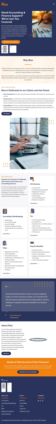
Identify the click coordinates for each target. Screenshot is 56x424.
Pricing (21, 406)
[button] (54, 4)
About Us (6, 353)
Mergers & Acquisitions (38, 200)
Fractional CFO (36, 188)
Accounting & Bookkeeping (8, 403)
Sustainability (23, 403)
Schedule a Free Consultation (28, 372)
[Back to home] (4, 4)
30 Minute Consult (25, 411)
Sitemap (43, 420)
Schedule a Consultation (10, 42)
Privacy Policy (37, 420)
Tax (2, 406)
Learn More (33, 203)
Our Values (6, 113)
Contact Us (23, 408)
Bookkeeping (8, 220)
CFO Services (5, 400)
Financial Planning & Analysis (40, 190)
